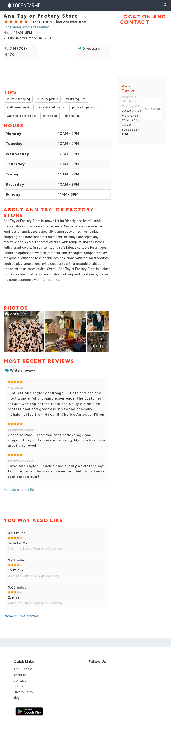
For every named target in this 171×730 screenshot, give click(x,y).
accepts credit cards (51, 107)
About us (20, 675)
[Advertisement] (57, 73)
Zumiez (13, 597)
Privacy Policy (23, 692)
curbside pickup (47, 99)
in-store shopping (18, 99)
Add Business (23, 669)
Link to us (20, 686)
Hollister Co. (18, 543)
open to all (50, 116)
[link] (24, 331)
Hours (8, 32)
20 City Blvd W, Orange (132, 113)
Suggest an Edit (131, 132)
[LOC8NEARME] (23, 5)
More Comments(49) (19, 489)
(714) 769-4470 (16, 51)
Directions (90, 48)
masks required (75, 99)
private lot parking (84, 107)
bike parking (72, 116)
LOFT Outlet (18, 570)
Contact (20, 680)
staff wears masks (19, 107)
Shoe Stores (12, 27)
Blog (17, 698)
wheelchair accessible (21, 116)
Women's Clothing (36, 27)
